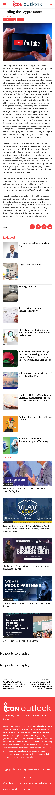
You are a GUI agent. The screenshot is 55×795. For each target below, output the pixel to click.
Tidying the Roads (28, 286)
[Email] (49, 226)
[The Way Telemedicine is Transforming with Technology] (10, 445)
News (21, 20)
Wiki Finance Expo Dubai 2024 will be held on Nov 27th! (35, 374)
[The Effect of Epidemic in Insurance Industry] (10, 315)
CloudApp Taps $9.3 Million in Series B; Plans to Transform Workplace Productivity (14, 685)
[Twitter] (38, 226)
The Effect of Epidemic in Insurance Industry (31, 309)
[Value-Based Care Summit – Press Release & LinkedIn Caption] (27, 473)
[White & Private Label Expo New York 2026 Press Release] (27, 588)
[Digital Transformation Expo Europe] (27, 625)
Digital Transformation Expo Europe (20, 641)
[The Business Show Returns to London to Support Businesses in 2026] (27, 550)
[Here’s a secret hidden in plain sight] (10, 250)
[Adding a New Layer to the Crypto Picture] (10, 424)
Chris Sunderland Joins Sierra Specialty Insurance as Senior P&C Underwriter (35, 333)
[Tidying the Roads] (10, 293)
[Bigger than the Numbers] (10, 271)
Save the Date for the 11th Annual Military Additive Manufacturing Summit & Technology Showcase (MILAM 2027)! (27, 529)
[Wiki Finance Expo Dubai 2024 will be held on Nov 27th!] (10, 380)
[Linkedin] (44, 226)
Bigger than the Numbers (31, 265)
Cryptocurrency (9, 20)
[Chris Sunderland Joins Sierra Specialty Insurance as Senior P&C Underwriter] (10, 337)
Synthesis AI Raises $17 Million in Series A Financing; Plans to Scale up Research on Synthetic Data (35, 398)
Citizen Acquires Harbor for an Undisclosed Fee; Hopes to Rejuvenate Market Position (41, 685)
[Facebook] (32, 226)
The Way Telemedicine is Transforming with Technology (34, 440)
